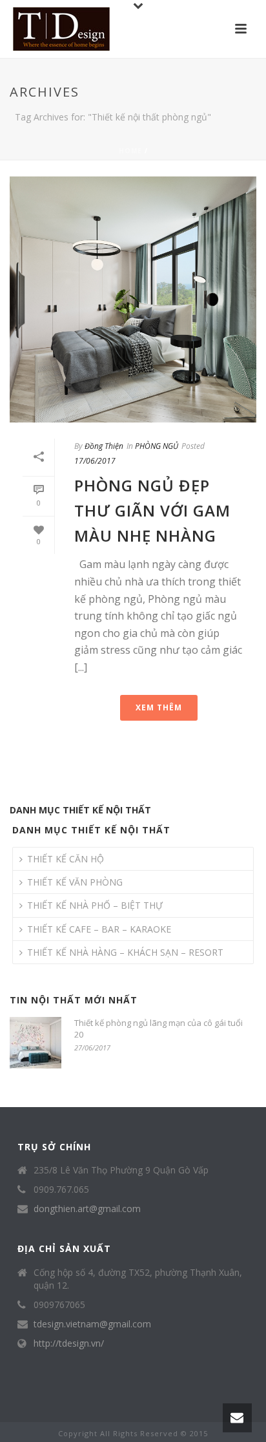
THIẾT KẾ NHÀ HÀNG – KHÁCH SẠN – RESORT (125, 952)
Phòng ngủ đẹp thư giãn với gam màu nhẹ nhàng (152, 510)
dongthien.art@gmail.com (87, 1209)
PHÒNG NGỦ (156, 446)
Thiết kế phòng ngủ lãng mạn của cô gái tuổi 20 (158, 1028)
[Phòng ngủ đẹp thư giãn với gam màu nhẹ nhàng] (133, 299)
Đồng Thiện (104, 446)
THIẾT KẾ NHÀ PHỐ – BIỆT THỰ (95, 905)
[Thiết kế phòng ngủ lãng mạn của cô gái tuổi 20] (35, 1042)
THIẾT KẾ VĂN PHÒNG (75, 882)
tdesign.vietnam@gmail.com (92, 1324)
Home (130, 150)
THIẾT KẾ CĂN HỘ (65, 859)
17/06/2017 (95, 460)
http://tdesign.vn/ (69, 1343)
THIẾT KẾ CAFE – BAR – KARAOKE (99, 929)
